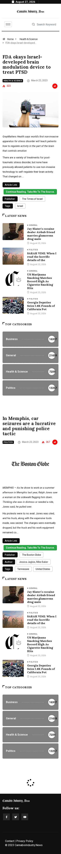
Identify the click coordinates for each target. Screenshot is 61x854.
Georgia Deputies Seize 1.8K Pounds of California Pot (41, 306)
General (33, 225)
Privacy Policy (24, 841)
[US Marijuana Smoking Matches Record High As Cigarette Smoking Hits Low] (13, 277)
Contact (9, 841)
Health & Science (29, 39)
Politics (33, 250)
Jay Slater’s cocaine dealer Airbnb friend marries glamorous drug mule (41, 234)
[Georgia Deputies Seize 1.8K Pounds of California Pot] (13, 305)
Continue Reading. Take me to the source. (30, 191)
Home (10, 39)
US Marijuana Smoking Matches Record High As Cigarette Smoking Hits (40, 281)
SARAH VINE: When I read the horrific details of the (41, 257)
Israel (20, 206)
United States (43, 569)
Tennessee (23, 569)
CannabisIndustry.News (29, 845)
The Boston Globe (31, 554)
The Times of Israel (32, 199)
